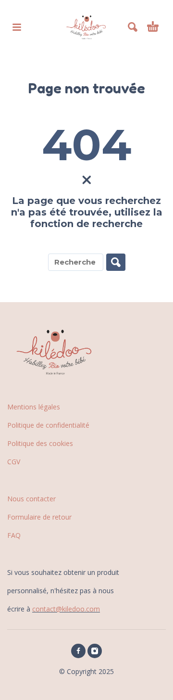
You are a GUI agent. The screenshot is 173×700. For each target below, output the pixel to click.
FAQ (14, 535)
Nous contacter (31, 498)
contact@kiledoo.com (66, 608)
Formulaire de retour (39, 517)
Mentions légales (33, 406)
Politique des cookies (40, 443)
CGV (13, 461)
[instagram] (94, 651)
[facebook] (78, 651)
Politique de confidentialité (48, 425)
